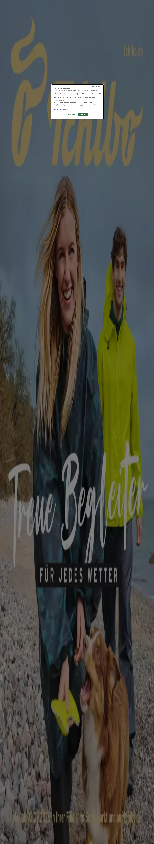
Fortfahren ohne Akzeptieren (97, 86)
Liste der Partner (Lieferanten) (61, 109)
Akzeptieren (83, 114)
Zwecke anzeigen (71, 114)
